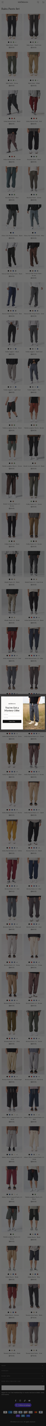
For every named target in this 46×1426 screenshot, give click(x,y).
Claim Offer (12, 721)
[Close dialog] (44, 698)
